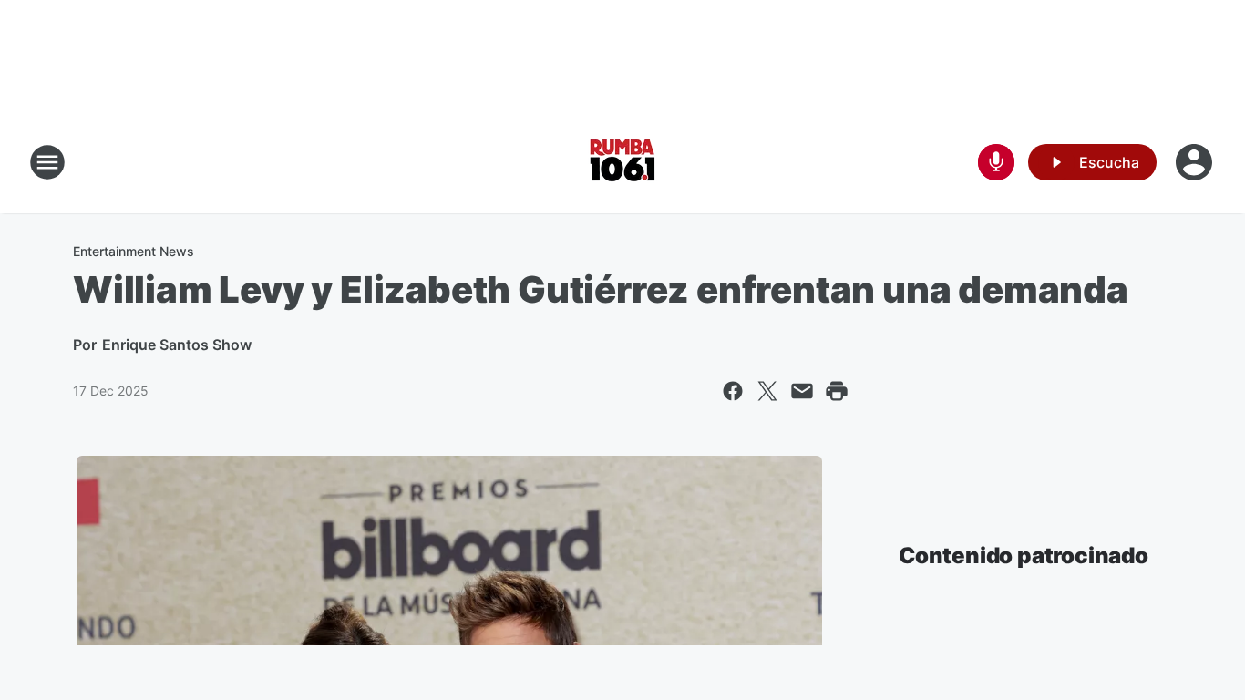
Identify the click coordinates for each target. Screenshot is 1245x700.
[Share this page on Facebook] (733, 391)
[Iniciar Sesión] (1196, 162)
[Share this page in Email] (802, 391)
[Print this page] (836, 391)
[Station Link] (622, 162)
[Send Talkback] (996, 162)
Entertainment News (133, 251)
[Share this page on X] (767, 391)
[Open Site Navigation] (47, 162)
